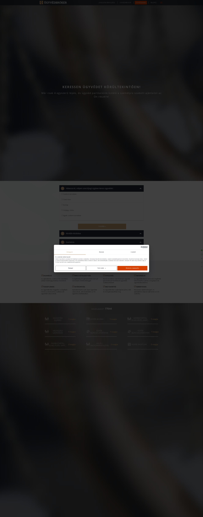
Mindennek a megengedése (132, 268)
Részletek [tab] (101, 252)
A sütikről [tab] (133, 252)
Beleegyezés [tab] (70, 252)
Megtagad (70, 268)
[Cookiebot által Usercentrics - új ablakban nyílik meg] (138, 247)
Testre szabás (100, 268)
